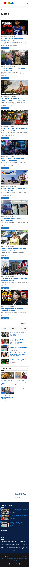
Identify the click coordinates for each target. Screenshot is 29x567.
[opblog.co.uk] (9, 3)
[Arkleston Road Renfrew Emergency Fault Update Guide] (14, 117)
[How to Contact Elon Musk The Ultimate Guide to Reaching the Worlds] (5, 348)
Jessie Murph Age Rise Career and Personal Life (21, 494)
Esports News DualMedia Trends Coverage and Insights (12, 159)
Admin (3, 36)
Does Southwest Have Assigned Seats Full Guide (12, 219)
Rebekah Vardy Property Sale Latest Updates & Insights (14, 250)
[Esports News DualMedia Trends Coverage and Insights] (14, 147)
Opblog (24, 556)
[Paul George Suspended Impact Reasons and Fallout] (14, 27)
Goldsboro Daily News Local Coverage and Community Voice (13, 99)
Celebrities (16, 558)
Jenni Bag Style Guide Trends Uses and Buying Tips (21, 382)
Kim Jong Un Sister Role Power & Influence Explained (12, 310)
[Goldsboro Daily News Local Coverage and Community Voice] (14, 87)
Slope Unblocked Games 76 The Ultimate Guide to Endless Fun (18, 360)
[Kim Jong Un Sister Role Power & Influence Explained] (14, 297)
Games (25, 558)
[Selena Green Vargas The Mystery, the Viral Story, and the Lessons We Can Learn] (5, 341)
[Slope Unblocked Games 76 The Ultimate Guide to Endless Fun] (5, 361)
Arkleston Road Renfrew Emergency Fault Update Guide (14, 129)
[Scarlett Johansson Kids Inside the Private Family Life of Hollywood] (5, 334)
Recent (13, 328)
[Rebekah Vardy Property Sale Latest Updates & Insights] (14, 237)
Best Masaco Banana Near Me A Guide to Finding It (6, 382)
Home (3, 9)
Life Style (21, 558)
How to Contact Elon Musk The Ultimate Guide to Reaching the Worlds (18, 347)
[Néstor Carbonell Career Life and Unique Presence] (7, 390)
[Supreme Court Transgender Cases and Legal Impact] (14, 267)
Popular (5, 328)
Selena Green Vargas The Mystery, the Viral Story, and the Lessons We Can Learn (18, 341)
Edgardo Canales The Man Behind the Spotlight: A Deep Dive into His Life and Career (19, 354)
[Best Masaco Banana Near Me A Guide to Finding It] (7, 375)
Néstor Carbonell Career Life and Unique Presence (7, 397)
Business (11, 558)
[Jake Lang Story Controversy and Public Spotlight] (14, 57)
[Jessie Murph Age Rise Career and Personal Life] (21, 439)
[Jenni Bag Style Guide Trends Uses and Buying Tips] (21, 375)
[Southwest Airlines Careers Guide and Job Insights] (14, 177)
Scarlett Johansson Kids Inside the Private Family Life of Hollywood (18, 334)
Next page (23, 323)
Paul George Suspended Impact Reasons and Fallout (12, 39)
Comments (23, 328)
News (6, 558)
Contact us (14, 560)
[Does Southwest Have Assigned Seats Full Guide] (14, 207)
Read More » (5, 47)
